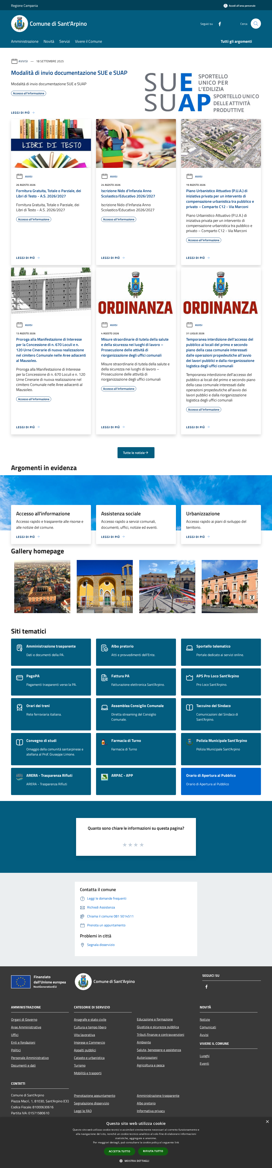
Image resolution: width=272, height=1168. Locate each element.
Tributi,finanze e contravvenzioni (160, 1034)
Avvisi (23, 61)
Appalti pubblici (85, 1050)
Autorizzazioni (147, 1057)
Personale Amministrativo (30, 1057)
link (177, 1142)
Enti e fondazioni (23, 1042)
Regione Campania (24, 5)
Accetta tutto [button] (119, 1151)
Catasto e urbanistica (89, 1057)
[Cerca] (256, 23)
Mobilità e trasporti (88, 1073)
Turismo (79, 1065)
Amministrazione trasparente (158, 1095)
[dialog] (136, 1142)
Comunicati (208, 1027)
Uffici (14, 1034)
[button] (136, 1161)
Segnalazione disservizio (91, 1103)
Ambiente (144, 1042)
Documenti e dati (23, 1065)
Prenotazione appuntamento (94, 1095)
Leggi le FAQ (83, 1110)
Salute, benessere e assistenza (159, 1049)
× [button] (267, 1121)
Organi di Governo (24, 1019)
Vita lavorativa (84, 1034)
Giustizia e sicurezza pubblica (158, 1026)
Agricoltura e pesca (150, 1065)
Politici (16, 1050)
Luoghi (205, 1055)
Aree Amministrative (26, 1027)
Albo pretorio (146, 1103)
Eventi (204, 1063)
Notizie (205, 1019)
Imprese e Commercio (89, 1042)
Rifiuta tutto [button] (153, 1151)
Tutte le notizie (134, 452)
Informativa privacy (151, 1110)
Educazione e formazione (155, 1019)
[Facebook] (218, 23)
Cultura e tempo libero (90, 1027)
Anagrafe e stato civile (90, 1019)
